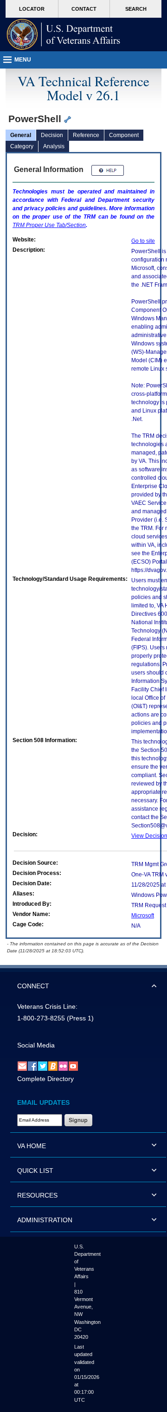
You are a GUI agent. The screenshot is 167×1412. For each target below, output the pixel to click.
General (20, 135)
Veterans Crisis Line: (47, 1006)
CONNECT (33, 986)
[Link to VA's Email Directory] (22, 1065)
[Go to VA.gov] (64, 34)
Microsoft (142, 915)
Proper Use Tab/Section (49, 225)
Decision (52, 135)
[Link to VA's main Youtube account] (73, 1065)
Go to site (143, 241)
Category (21, 146)
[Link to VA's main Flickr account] (63, 1065)
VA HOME (31, 1146)
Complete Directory (45, 1078)
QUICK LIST (35, 1170)
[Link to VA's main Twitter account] (43, 1065)
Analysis (53, 146)
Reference (86, 135)
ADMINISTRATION (44, 1220)
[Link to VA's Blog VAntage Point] (53, 1065)
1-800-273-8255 (41, 1018)
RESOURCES (37, 1195)
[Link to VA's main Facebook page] (32, 1065)
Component (124, 135)
